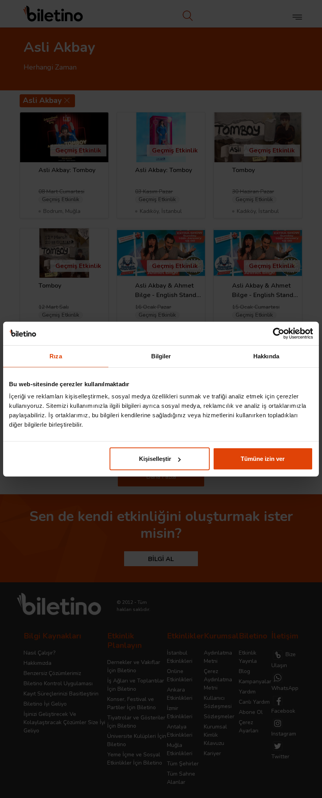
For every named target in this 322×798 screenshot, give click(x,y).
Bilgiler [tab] (161, 355)
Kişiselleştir (155, 458)
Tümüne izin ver (263, 458)
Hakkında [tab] (266, 355)
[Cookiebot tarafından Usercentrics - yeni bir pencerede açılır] (278, 333)
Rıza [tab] (55, 355)
